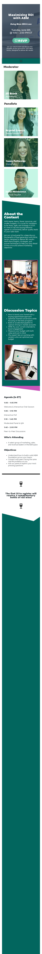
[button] (21, 61)
